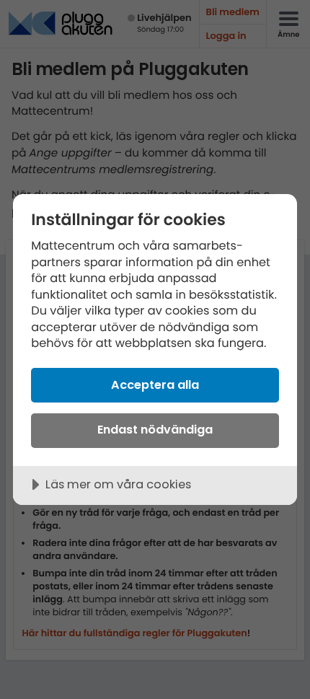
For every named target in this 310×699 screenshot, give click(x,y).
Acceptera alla (155, 385)
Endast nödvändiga (155, 429)
